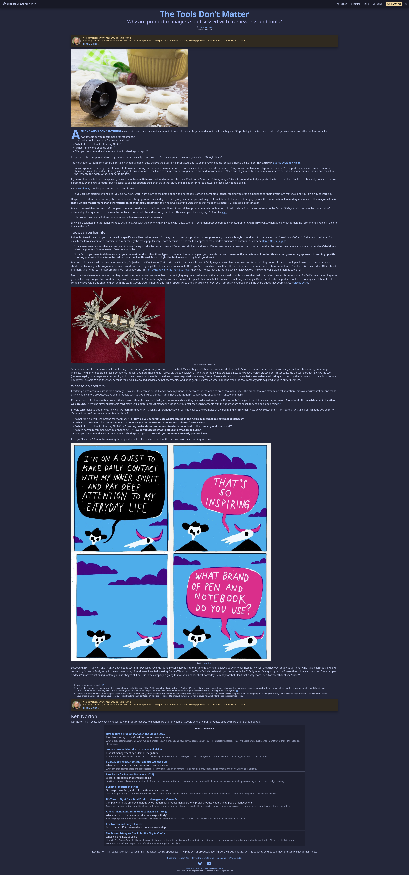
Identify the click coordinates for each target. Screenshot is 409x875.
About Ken (342, 3)
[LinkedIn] (209, 863)
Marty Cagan (277, 241)
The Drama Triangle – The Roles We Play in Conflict (136, 833)
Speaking (377, 3)
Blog (366, 3)
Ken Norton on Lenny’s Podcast (124, 824)
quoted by (279, 162)
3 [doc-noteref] (279, 403)
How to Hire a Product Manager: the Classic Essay (135, 734)
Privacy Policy (218, 868)
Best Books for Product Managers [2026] (130, 774)
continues (83, 188)
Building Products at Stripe (122, 786)
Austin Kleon (293, 162)
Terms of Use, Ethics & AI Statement (199, 868)
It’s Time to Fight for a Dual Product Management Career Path (143, 799)
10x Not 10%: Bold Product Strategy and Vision (134, 749)
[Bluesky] (200, 863)
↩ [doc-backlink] (103, 685)
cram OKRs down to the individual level (167, 269)
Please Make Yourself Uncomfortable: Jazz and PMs (136, 762)
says (224, 212)
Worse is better (299, 282)
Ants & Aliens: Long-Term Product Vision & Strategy (136, 811)
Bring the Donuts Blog (203, 857)
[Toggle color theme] (406, 4)
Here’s (265, 241)
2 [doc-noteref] (191, 394)
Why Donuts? (235, 857)
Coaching (355, 3)
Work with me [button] (394, 3)
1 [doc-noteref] (113, 147)
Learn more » (91, 44)
